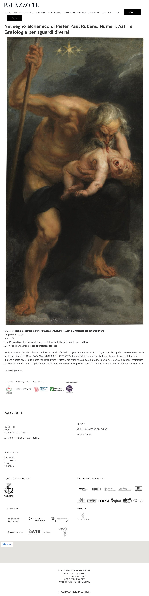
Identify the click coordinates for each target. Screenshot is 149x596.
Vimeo (7, 463)
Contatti (9, 427)
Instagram (10, 460)
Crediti (88, 592)
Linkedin (9, 466)
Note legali (78, 592)
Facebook (10, 457)
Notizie (81, 424)
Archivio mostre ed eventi (92, 429)
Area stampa (84, 434)
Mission (8, 429)
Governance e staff (16, 432)
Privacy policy (64, 592)
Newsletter (11, 452)
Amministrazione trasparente (21, 438)
